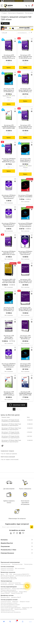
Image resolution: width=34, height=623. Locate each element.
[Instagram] (17, 533)
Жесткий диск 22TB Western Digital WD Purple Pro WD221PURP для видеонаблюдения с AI (8, 56)
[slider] (17, 1)
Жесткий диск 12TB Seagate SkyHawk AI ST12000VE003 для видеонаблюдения (8, 90)
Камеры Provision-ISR (16, 593)
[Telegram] (20, 533)
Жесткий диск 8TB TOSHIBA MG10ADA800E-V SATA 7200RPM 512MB (9, 126)
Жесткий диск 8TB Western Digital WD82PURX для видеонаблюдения (25, 253)
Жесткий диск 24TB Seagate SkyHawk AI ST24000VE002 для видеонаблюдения (25, 160)
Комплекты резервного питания (9, 603)
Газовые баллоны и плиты (7, 610)
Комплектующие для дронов (23, 575)
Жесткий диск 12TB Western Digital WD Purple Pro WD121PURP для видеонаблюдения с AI (25, 309)
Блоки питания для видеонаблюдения (11, 607)
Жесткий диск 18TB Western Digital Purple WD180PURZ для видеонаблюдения (25, 337)
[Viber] (23, 533)
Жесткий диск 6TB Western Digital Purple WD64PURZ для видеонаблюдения (11, 428)
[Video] (19, 38)
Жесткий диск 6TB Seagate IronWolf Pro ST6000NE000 (25, 195)
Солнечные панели (6, 601)
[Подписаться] (31, 526)
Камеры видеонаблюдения (19, 588)
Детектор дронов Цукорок (7, 575)
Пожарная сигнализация (7, 570)
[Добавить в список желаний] (15, 39)
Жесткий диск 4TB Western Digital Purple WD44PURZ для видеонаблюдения (11, 440)
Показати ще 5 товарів (19, 405)
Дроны (2, 574)
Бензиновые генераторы (7, 584)
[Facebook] (14, 533)
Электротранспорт (5, 564)
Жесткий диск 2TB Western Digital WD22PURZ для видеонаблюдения (9, 365)
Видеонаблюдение (6, 588)
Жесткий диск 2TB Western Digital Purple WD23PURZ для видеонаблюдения (11, 424)
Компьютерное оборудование (16, 13)
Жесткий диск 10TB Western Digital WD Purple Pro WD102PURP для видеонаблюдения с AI (25, 90)
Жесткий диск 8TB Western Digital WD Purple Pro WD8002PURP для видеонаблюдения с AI (9, 160)
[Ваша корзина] (31, 5)
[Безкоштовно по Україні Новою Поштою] (3, 39)
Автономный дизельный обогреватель (11, 612)
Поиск (29, 5)
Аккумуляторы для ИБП (7, 609)
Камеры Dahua (23, 591)
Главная (4, 13)
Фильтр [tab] (6, 23)
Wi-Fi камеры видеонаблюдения (9, 591)
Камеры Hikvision (5, 593)
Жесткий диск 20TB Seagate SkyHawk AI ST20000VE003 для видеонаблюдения (25, 365)
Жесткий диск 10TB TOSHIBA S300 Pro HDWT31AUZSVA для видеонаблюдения (8, 393)
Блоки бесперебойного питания (9, 606)
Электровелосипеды (17, 564)
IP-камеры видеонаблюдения (8, 590)
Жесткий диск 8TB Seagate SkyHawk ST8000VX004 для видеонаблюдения (25, 225)
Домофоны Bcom (5, 597)
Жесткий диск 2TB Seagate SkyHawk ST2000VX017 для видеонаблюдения (10, 436)
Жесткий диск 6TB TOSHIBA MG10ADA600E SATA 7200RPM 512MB (25, 393)
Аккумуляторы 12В (27, 607)
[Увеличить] (12, 63)
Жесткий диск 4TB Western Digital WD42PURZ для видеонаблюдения (9, 196)
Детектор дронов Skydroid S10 (21, 574)
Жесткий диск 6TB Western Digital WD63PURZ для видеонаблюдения (9, 225)
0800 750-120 (26, 5)
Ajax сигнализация (20, 568)
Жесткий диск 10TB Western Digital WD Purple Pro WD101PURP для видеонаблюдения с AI (25, 281)
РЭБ (11, 574)
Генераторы (4, 583)
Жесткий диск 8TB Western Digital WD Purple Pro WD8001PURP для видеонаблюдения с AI (9, 253)
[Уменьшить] (6, 63)
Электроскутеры (28, 564)
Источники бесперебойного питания (10, 604)
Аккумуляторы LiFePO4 (21, 609)
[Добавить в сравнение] (15, 41)
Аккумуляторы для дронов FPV (9, 578)
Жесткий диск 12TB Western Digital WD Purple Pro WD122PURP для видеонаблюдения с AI (25, 56)
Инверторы (15, 601)
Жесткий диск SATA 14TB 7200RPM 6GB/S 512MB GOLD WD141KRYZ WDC (8, 281)
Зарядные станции (24, 601)
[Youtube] (11, 533)
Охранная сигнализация (7, 568)
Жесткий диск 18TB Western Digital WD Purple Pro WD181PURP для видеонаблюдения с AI (25, 126)
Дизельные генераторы (15, 583)
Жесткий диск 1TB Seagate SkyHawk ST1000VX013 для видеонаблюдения (10, 432)
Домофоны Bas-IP (16, 597)
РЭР (7, 574)
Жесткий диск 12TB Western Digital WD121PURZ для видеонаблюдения (9, 337)
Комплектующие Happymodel (8, 577)
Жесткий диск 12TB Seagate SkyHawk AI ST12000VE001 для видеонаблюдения (8, 309)
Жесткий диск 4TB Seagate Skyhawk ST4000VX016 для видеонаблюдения (10, 420)
